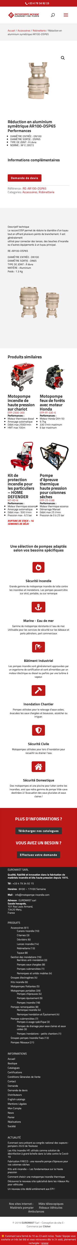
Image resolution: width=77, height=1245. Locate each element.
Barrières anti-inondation (30, 960)
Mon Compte (14, 1108)
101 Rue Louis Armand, (20, 906)
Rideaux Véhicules (50, 1207)
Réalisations (14, 1122)
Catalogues (14, 1068)
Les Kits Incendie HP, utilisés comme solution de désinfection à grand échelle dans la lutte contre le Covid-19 (38, 1153)
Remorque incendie (27, 1010)
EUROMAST (24, 900)
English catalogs (16, 1099)
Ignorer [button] (45, 1243)
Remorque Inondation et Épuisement (36, 1014)
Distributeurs (15, 1095)
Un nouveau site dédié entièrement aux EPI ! (31, 1189)
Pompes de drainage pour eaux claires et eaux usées (41, 1027)
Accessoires (24, 30)
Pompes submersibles (29, 969)
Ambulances (36, 1211)
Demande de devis (24, 178)
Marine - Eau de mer (38, 620)
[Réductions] (38, 322)
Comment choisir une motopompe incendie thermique (36, 1177)
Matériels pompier (22, 1207)
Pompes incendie (26, 1002)
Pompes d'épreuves (27, 994)
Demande (13, 1086)
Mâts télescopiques (51, 1203)
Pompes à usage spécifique (31, 1022)
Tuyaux (20, 953)
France (11, 913)
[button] (63, 58)
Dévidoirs (22, 939)
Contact (12, 1081)
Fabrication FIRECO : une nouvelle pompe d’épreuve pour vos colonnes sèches (38, 1162)
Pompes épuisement (28, 998)
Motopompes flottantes (23, 986)
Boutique (12, 1063)
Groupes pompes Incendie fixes (27, 1038)
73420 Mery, (15, 909)
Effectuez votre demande (38, 854)
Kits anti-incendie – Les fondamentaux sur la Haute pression (35, 1170)
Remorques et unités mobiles (32, 973)
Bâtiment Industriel (38, 660)
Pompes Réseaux (20, 1042)
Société (12, 1126)
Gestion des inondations (23, 957)
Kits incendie (17, 982)
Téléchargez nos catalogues (38, 831)
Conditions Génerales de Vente (24, 1077)
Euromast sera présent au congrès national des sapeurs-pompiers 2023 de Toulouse (38, 1144)
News (11, 1113)
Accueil (11, 30)
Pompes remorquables (23, 1007)
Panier (11, 1117)
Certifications (15, 1072)
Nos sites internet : (21, 1203)
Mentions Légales (17, 1104)
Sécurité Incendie (38, 580)
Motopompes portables (23, 991)
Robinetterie (39, 30)
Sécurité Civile (38, 743)
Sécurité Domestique (38, 780)
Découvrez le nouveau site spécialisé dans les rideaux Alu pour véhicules (38, 1182)
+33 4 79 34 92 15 (23, 883)
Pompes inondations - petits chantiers (37, 1034)
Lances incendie (25, 944)
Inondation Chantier (38, 704)
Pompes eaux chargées (29, 964)
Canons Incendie (25, 931)
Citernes (21, 935)
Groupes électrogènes (22, 977)
